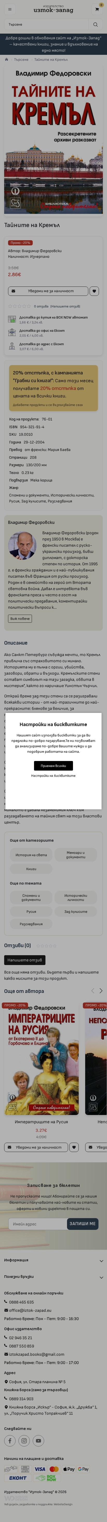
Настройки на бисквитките (53, 776)
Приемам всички (53, 766)
